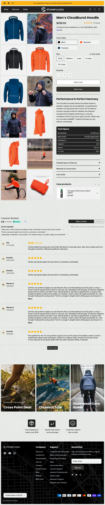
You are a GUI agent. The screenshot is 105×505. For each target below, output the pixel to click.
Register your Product (58, 483)
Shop (6, 9)
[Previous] (98, 184)
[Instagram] (13, 3)
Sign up (78, 468)
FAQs (52, 462)
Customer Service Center (59, 452)
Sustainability (41, 458)
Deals (25, 9)
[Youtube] (9, 3)
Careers (39, 465)
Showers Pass (13, 500)
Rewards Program (57, 479)
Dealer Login (55, 476)
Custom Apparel (56, 469)
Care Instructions (56, 465)
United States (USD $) (13, 495)
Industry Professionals (59, 472)
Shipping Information (58, 458)
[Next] (95, 184)
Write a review (81, 221)
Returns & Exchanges (58, 455)
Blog (37, 472)
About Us (39, 452)
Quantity (59, 70)
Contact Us (40, 455)
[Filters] (97, 221)
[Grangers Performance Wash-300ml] (61, 193)
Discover (15, 9)
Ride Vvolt (39, 479)
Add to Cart (78, 82)
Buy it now (78, 89)
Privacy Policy (41, 469)
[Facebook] (5, 3)
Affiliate (39, 476)
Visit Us (39, 462)
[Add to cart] (97, 193)
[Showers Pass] (52, 9)
